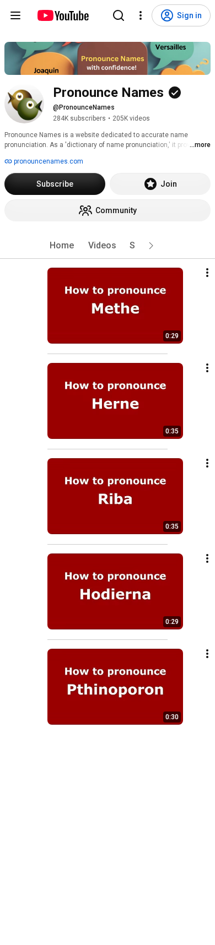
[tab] (62, 245)
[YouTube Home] (62, 15)
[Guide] (15, 15)
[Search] (118, 15)
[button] (151, 245)
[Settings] (140, 15)
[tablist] (107, 245)
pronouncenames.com (47, 161)
